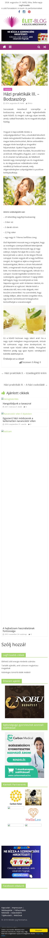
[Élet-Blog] (24, 17)
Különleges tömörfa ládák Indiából (15, 672)
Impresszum (17, 907)
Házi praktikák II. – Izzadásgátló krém (24, 373)
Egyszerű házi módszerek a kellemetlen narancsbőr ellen (19, 420)
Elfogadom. (38, 930)
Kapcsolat (5, 907)
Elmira (30, 103)
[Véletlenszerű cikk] (45, 47)
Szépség (8, 89)
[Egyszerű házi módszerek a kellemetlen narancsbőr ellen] (16, 413)
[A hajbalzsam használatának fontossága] (24, 431)
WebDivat (18, 915)
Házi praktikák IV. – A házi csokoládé (26, 384)
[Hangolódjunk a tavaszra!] (9, 399)
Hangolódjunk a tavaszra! (17, 403)
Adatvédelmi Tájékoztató (11, 914)
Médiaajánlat (6, 910)
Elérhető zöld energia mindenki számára (18, 661)
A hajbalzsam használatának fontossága (18, 630)
